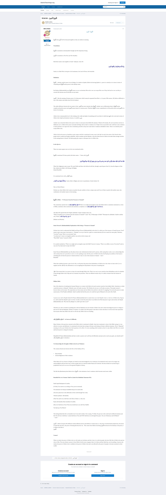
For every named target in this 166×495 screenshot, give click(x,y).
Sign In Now (102, 475)
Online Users (58, 10)
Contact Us (84, 491)
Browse (43, 6)
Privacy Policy (78, 491)
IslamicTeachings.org (47, 2)
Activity (53, 6)
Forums (42, 10)
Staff (52, 10)
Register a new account (63, 475)
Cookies (89, 491)
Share (112, 22)
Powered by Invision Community (83, 493)
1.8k (48, 44)
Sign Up (122, 2)
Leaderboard (65, 10)
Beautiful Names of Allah (57, 23)
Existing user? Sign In (113, 2)
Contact (72, 10)
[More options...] (123, 29)
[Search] (124, 7)
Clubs (48, 6)
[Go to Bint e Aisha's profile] (43, 22)
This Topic (119, 6)
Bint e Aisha (49, 21)
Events (47, 10)
